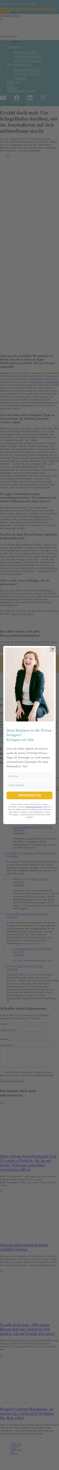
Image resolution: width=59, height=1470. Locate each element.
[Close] (52, 649)
